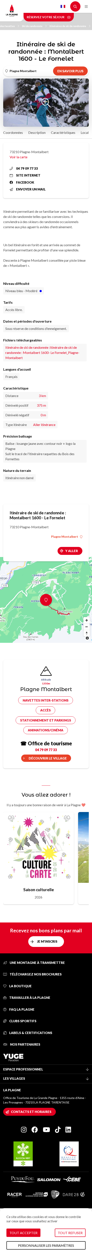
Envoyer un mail (31, 189)
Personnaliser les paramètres (46, 1245)
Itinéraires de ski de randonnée (67, 26)
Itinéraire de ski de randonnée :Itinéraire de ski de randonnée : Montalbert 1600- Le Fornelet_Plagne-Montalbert (42, 352)
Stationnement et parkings (45, 720)
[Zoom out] (86, 626)
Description (37, 132)
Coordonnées (13, 132)
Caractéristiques (63, 132)
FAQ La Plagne (21, 1009)
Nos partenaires (24, 1044)
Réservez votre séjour (46, 17)
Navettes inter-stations (45, 700)
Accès (45, 710)
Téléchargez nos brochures (35, 974)
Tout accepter (23, 1233)
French (63, 6)
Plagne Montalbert (64, 536)
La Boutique (20, 986)
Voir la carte (18, 157)
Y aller (71, 551)
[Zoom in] (86, 620)
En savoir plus (70, 71)
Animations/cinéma (45, 730)
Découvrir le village (48, 758)
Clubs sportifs (22, 1021)
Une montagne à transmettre (37, 963)
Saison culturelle (38, 889)
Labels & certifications (30, 1033)
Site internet (28, 175)
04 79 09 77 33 (27, 168)
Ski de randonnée (32, 26)
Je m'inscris (47, 941)
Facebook (25, 182)
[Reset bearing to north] (86, 633)
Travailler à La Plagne (29, 997)
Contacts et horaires (31, 1112)
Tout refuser (70, 1233)
